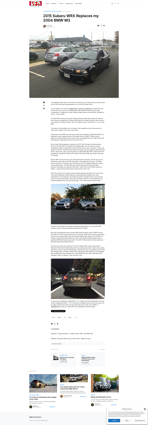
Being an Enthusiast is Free (101, 397)
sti (64, 317)
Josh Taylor (49, 25)
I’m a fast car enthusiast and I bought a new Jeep (42, 398)
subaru (70, 317)
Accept (114, 420)
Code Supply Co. (44, 420)
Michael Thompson (68, 395)
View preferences (140, 420)
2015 (53, 317)
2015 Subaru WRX (47, 11)
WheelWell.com (55, 306)
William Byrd (36, 406)
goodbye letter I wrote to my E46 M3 (80, 108)
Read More (52, 406)
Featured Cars (63, 355)
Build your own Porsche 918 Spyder (67, 358)
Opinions (54, 11)
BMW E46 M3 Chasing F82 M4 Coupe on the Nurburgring (88, 359)
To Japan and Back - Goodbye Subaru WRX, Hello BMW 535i (75, 333)
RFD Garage (59, 11)
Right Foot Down (35, 417)
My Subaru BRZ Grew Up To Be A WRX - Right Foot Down (74, 338)
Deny (126, 420)
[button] (145, 409)
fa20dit (59, 317)
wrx (76, 317)
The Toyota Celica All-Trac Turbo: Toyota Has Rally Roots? (72, 388)
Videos (83, 355)
